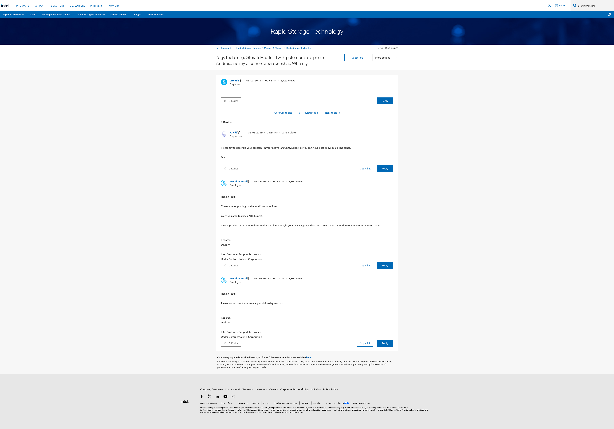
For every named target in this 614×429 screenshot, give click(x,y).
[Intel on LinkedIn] (217, 397)
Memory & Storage (273, 47)
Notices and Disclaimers (257, 409)
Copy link (365, 168)
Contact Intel (232, 389)
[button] (392, 81)
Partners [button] (96, 5)
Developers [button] (77, 5)
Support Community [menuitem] (13, 14)
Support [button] (40, 5)
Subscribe (357, 57)
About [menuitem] (33, 14)
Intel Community (224, 47)
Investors (261, 389)
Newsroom (248, 389)
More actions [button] (382, 57)
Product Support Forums (248, 47)
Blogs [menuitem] (137, 14)
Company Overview (211, 389)
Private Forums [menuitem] (155, 14)
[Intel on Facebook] (201, 397)
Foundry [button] (114, 5)
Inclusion (316, 389)
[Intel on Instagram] (233, 397)
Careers (273, 389)
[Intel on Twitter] (209, 397)
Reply (385, 101)
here (308, 357)
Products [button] (22, 5)
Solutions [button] (58, 5)
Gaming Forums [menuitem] (118, 14)
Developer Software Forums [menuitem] (56, 14)
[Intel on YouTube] (225, 397)
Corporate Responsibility (294, 389)
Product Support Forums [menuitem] (90, 14)
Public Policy (330, 389)
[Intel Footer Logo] (185, 401)
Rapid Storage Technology (299, 47)
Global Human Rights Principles (396, 409)
